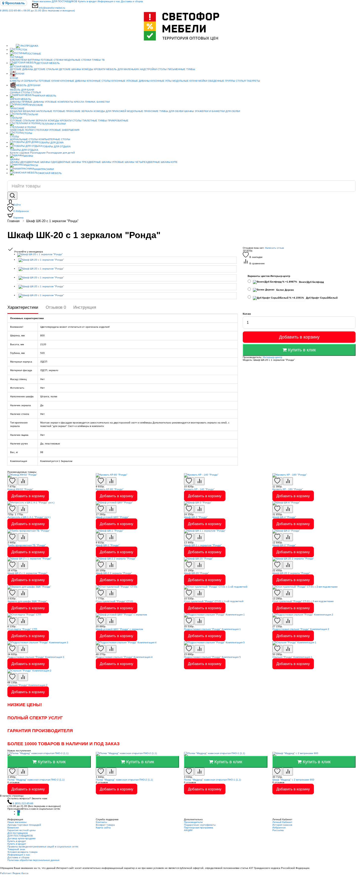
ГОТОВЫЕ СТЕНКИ (52, 59)
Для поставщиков (17, 833)
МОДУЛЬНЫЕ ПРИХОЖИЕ (143, 111)
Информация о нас (109, 1)
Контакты (101, 822)
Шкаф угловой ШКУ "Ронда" (112, 517)
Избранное (21, 211)
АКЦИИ (188, 830)
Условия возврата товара (22, 852)
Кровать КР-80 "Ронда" (109, 489)
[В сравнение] (23, 481)
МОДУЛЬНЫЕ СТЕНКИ (77, 59)
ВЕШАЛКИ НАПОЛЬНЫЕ (37, 111)
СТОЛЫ (25, 92)
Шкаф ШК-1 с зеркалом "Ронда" (203, 545)
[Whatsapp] (18, 814)
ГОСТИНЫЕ (34, 53)
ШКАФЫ (189, 111)
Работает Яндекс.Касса (14, 873)
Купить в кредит (87, 1)
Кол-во (247, 313)
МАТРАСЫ (32, 165)
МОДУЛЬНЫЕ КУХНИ (185, 80)
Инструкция (84, 307)
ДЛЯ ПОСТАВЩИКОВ (64, 1)
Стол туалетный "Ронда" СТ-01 (114, 601)
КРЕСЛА (79, 101)
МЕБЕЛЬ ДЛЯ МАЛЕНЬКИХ (122, 69)
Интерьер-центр (272, 357)
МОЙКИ (202, 80)
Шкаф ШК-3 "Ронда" (196, 517)
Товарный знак (16, 849)
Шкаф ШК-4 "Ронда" (284, 517)
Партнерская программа (198, 827)
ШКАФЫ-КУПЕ (169, 162)
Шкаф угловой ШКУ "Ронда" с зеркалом (119, 629)
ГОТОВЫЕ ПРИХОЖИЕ (67, 111)
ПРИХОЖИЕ (35, 105)
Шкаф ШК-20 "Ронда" (196, 573)
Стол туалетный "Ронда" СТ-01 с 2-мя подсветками (303, 601)
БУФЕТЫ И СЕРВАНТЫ (24, 80)
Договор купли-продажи (21, 838)
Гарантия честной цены (21, 830)
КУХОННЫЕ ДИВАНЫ (73, 80)
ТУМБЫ (190, 69)
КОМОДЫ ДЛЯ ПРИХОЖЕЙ (110, 111)
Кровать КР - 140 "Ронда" (199, 489)
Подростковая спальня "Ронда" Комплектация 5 (212, 657)
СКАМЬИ (15, 92)
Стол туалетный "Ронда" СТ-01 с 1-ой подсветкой (213, 601)
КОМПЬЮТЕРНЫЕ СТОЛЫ (54, 139)
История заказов (282, 824)
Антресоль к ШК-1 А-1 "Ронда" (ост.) (28, 517)
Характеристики (22, 307)
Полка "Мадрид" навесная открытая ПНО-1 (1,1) (212, 779)
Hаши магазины (41, 1)
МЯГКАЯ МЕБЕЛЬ (45, 95)
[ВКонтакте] (18, 811)
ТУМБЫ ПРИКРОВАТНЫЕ (113, 120)
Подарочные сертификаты (200, 824)
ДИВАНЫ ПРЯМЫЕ (21, 101)
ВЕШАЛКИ (16, 111)
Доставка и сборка (132, 1)
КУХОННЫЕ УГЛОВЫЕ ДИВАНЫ (130, 80)
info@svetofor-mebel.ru (52, 7)
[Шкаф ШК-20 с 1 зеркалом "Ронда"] (127, 255)
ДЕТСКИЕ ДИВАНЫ (21, 69)
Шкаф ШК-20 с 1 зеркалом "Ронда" (52, 221)
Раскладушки (38, 152)
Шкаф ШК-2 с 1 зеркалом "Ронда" (27, 573)
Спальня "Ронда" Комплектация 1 (292, 657)
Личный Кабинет (282, 822)
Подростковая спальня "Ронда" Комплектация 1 (212, 629)
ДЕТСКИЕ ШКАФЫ (70, 69)
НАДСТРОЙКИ (148, 69)
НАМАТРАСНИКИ (44, 169)
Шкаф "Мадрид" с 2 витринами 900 (293, 779)
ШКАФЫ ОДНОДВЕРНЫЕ (55, 162)
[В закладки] (12, 481)
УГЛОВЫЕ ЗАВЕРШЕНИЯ (64, 130)
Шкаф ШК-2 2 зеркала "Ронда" (114, 573)
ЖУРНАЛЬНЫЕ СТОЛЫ (24, 139)
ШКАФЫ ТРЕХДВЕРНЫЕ (86, 162)
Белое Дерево (285, 289)
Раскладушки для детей (60, 152)
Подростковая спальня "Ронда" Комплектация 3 (35, 657)
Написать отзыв (274, 248)
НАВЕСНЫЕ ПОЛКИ (22, 130)
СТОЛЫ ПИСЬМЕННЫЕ (171, 69)
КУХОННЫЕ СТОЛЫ (99, 80)
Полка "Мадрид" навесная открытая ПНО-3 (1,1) (35, 779)
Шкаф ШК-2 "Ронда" (284, 545)
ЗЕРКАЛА (87, 111)
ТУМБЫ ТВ (98, 59)
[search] (12, 196)
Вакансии (13, 827)
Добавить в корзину (299, 337)
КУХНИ (20, 73)
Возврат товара (105, 824)
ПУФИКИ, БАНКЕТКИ (97, 101)
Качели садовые (19, 152)
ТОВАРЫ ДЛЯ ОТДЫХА (56, 146)
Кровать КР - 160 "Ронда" (287, 489)
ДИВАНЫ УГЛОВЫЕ (45, 101)
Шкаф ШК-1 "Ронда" (108, 545)
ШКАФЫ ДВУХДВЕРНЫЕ (25, 162)
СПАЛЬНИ (32, 114)
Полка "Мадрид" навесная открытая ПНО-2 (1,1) (124, 779)
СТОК (23, 49)
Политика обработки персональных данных (33, 860)
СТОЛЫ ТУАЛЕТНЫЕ (84, 120)
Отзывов (56, 307)
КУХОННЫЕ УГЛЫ (161, 80)
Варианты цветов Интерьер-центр (269, 276)
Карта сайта (103, 827)
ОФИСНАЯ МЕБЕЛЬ (50, 173)
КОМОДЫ (87, 69)
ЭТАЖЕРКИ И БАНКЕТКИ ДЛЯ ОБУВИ (217, 111)
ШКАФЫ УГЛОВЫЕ (113, 162)
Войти (17, 204)
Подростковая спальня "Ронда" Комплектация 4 (124, 657)
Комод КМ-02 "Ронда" (20, 489)
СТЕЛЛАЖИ (41, 130)
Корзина (18, 217)
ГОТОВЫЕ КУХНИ (49, 80)
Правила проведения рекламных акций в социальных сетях (42, 846)
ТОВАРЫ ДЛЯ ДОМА (51, 142)
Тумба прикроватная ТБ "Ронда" (26, 545)
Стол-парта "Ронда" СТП (22, 629)
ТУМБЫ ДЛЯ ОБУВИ (171, 111)
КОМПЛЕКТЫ (65, 101)
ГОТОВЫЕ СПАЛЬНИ (22, 120)
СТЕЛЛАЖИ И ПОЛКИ (53, 123)
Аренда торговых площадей (24, 824)
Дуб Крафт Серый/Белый (321, 297)
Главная (13, 221)
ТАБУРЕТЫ (253, 80)
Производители (193, 822)
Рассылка (278, 830)
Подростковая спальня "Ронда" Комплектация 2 (300, 629)
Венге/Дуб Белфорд (311, 282)
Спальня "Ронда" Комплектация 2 (27, 685)
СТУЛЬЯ (241, 80)
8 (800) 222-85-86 (37, 10)
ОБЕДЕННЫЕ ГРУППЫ (221, 80)
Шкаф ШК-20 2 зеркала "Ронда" (291, 573)
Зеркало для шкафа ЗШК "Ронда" (27, 601)
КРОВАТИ (99, 69)
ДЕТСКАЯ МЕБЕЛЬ (48, 63)
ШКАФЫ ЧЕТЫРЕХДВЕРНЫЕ (142, 162)
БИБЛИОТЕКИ (18, 59)
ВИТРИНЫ (34, 59)
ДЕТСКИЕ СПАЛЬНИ (46, 69)
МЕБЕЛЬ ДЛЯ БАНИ (28, 85)
